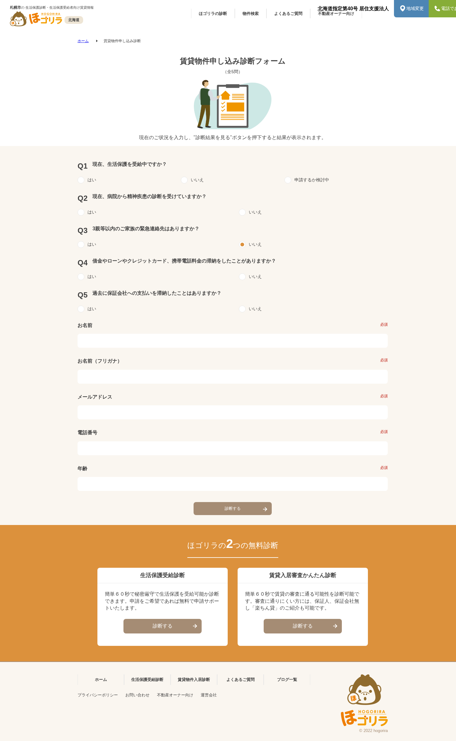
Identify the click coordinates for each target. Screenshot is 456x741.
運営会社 (209, 695)
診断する (233, 508)
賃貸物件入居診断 (194, 679)
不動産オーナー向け (175, 695)
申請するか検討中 (311, 179)
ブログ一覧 (287, 679)
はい (91, 179)
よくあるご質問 (240, 679)
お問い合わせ (137, 695)
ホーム (83, 41)
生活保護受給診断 (147, 679)
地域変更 (415, 8)
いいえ (197, 179)
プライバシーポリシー (98, 695)
